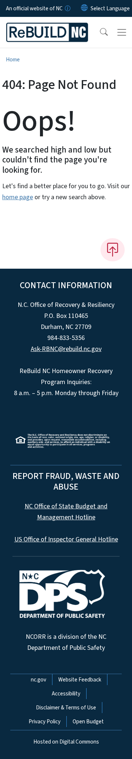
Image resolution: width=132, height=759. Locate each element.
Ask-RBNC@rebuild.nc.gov (66, 349)
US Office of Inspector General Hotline (66, 539)
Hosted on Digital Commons (66, 742)
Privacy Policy (44, 721)
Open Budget (88, 721)
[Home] (47, 25)
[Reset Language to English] (84, 8)
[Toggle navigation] (121, 32)
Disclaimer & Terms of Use (66, 707)
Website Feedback (79, 680)
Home (13, 60)
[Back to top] (112, 249)
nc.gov (38, 680)
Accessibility (66, 694)
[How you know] (67, 8)
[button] (99, 32)
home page (17, 197)
